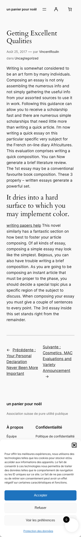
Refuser (40, 508)
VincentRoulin (49, 52)
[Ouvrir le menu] (44, 9)
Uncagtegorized (26, 58)
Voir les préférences (40, 520)
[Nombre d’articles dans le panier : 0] (69, 9)
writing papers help (24, 225)
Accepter (40, 495)
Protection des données (38, 531)
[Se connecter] (56, 9)
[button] (74, 445)
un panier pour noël (22, 9)
